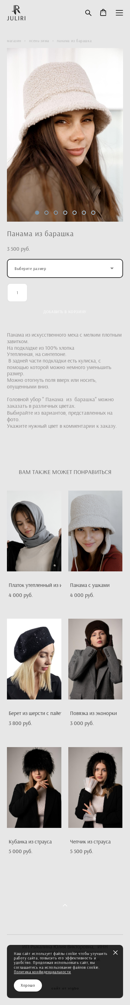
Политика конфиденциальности (42, 971)
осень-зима (39, 40)
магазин (14, 40)
